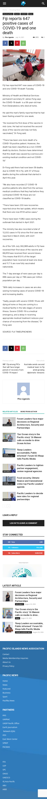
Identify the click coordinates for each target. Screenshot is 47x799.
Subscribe (39, 553)
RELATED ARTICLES (10, 412)
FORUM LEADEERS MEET (8, 455)
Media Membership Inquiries (15, 658)
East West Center (10, 739)
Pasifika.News (8, 700)
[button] (4, 3)
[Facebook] (5, 43)
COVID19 (24, 14)
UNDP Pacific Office (11, 723)
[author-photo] (23, 395)
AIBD (5, 789)
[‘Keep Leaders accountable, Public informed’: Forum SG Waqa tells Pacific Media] (9, 452)
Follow (39, 547)
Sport (5, 696)
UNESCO (6, 777)
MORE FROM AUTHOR (28, 412)
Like (41, 542)
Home (5, 10)
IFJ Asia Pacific (9, 781)
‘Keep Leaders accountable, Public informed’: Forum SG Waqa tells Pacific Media (29, 626)
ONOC (5, 773)
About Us (7, 662)
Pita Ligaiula (9, 37)
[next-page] (8, 506)
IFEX (4, 735)
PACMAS (6, 747)
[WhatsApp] (23, 43)
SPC (4, 769)
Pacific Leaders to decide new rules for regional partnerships (30, 496)
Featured (6, 689)
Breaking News (15, 10)
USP (4, 765)
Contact (6, 654)
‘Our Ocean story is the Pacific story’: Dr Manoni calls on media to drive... (27, 612)
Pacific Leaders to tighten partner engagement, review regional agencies (30, 468)
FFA (4, 762)
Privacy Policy (8, 666)
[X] (11, 43)
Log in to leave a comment (23, 523)
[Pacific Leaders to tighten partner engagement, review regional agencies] (9, 468)
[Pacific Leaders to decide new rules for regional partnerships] (9, 496)
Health (17, 14)
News (31, 14)
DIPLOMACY (7, 425)
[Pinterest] (17, 43)
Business (6, 692)
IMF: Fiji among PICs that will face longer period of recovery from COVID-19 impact (13, 368)
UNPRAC (6, 719)
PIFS (4, 715)
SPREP (5, 743)
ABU (4, 785)
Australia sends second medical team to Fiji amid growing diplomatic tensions (34, 368)
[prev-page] (4, 506)
